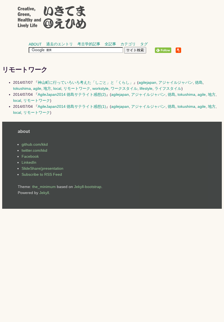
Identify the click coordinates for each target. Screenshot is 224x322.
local (57, 88)
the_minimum (44, 186)
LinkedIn (29, 162)
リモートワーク (76, 88)
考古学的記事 (88, 44)
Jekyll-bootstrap (87, 186)
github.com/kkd (35, 144)
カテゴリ (128, 44)
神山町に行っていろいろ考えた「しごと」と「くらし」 (85, 82)
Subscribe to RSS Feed (42, 174)
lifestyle (146, 88)
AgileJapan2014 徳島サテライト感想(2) (72, 94)
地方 (47, 88)
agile (37, 88)
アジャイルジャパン (175, 82)
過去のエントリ (59, 44)
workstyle (100, 88)
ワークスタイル (124, 88)
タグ (144, 44)
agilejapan (147, 82)
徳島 (199, 82)
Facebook (30, 156)
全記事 (110, 44)
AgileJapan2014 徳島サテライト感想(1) (72, 106)
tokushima (22, 88)
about (35, 44)
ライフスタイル (168, 88)
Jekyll (44, 192)
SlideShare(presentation (42, 168)
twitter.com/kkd (34, 150)
